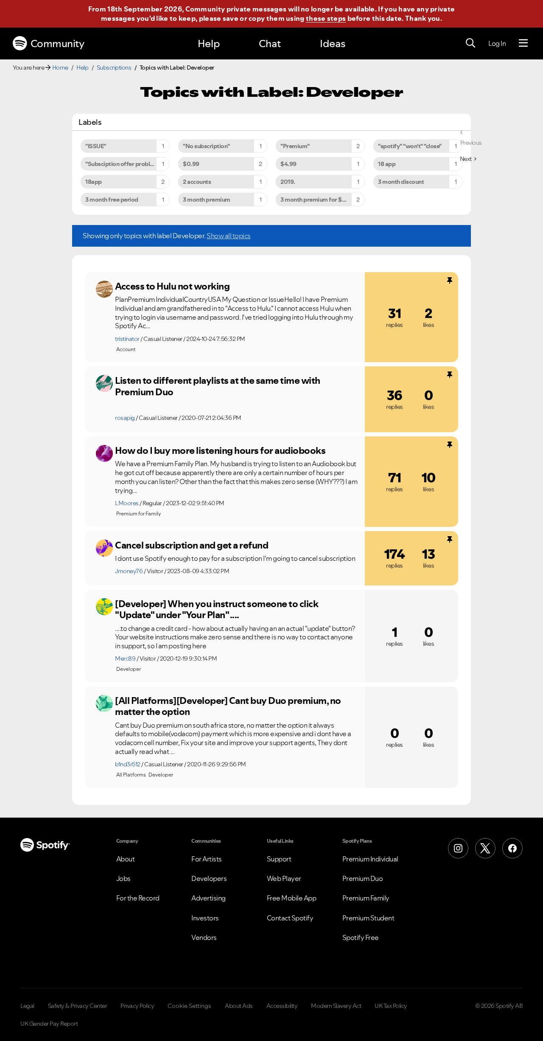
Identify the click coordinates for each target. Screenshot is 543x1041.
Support (279, 859)
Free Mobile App (291, 898)
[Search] (470, 43)
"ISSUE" (95, 146)
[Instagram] (458, 848)
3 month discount (401, 181)
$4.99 (288, 164)
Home (60, 67)
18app (93, 181)
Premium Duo (362, 878)
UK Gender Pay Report (49, 1023)
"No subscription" (206, 146)
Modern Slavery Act (336, 1006)
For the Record (138, 898)
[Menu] (523, 43)
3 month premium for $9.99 (317, 199)
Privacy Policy (137, 1006)
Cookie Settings (189, 1006)
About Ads (239, 1006)
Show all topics (229, 235)
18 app (386, 164)
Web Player (284, 878)
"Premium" (295, 146)
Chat (270, 44)
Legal (27, 1006)
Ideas (332, 44)
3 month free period (111, 199)
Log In (497, 43)
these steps (326, 18)
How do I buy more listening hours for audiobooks (220, 450)
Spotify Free (360, 937)
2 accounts (197, 181)
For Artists (206, 859)
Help (209, 44)
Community (57, 44)
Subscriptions (114, 67)
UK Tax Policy (391, 1006)
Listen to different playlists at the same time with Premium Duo (217, 386)
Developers (209, 878)
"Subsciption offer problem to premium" (127, 164)
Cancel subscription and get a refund (191, 545)
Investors (205, 918)
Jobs (123, 878)
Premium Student (368, 918)
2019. (287, 181)
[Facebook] (512, 848)
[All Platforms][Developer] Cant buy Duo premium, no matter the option (228, 706)
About (125, 859)
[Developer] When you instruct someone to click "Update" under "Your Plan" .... (216, 609)
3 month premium (206, 199)
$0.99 (191, 164)
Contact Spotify (290, 918)
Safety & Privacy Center (77, 1006)
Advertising (208, 898)
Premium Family (365, 898)
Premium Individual (370, 859)
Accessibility (282, 1006)
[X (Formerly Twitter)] (485, 848)
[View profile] (104, 289)
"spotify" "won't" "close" (410, 146)
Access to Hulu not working (172, 286)
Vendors (204, 937)
